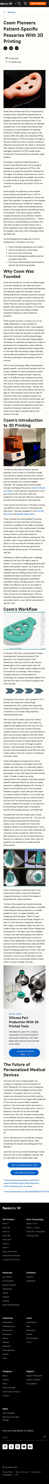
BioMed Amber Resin (25, 514)
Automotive (7, 1330)
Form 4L (6, 1231)
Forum (29, 1342)
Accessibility (31, 1383)
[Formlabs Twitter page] (11, 1446)
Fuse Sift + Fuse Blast (35, 1231)
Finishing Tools (32, 1235)
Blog (28, 1326)
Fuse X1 (6, 1243)
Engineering (7, 1289)
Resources (30, 1330)
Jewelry (6, 1354)
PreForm (29, 1277)
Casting (6, 1301)
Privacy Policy (8, 1472)
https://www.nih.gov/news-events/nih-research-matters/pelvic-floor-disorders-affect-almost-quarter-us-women (22, 1183)
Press (5, 1383)
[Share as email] (17, 48)
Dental (5, 1293)
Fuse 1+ (6, 1247)
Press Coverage (9, 1387)
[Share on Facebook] (5, 48)
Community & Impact (11, 1391)
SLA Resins (7, 1277)
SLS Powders (8, 1281)
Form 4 (5, 1223)
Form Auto (7, 1239)
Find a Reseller (38, 3)
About (5, 1375)
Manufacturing (9, 1326)
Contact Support (33, 1379)
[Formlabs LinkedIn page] (30, 1446)
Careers (6, 1379)
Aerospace (7, 1334)
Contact (6, 1395)
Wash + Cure (31, 1223)
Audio (5, 1358)
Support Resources (34, 1375)
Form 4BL (7, 1235)
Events (29, 1334)
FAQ (16, 1475)
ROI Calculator (32, 1338)
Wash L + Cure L (33, 1227)
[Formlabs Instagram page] (17, 1446)
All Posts (12, 12)
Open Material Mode (11, 1305)
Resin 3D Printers (10, 1251)
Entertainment (9, 1350)
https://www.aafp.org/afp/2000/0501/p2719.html (27, 1191)
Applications (31, 1322)
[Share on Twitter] (11, 48)
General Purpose (9, 1285)
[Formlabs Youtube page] (23, 1446)
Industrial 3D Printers (11, 1255)
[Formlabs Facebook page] (5, 1446)
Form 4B (6, 1227)
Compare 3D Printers (11, 1259)
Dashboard (30, 1281)
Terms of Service (21, 1472)
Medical (6, 1297)
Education (7, 1346)
